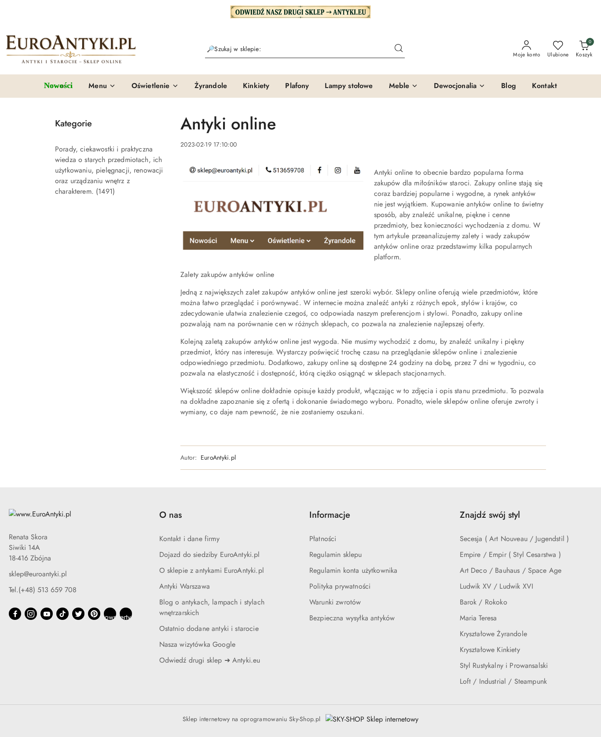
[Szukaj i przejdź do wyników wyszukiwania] (398, 49)
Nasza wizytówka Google (197, 644)
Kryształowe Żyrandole (493, 634)
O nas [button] (170, 515)
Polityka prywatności (339, 586)
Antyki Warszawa (184, 586)
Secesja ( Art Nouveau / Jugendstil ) (514, 539)
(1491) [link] (105, 191)
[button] (102, 86)
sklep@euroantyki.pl (38, 574)
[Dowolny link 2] (126, 614)
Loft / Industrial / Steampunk (503, 681)
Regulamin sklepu (335, 554)
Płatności (322, 539)
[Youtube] (46, 614)
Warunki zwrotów (335, 602)
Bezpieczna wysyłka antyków (352, 618)
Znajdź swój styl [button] (490, 515)
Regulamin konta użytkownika (353, 570)
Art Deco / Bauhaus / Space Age (511, 570)
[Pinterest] (94, 614)
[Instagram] (31, 614)
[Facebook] (15, 614)
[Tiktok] (62, 614)
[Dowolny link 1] (110, 614)
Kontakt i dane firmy (189, 539)
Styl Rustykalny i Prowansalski (504, 665)
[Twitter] (78, 614)
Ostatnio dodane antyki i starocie (209, 628)
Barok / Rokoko (483, 602)
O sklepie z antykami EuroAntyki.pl (211, 570)
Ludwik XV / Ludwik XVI (497, 586)
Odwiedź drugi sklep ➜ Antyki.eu (209, 660)
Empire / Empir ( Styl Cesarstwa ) (510, 554)
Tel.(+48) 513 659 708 (43, 590)
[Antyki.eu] (300, 11)
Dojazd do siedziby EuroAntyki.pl (209, 554)
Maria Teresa (478, 618)
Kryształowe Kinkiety (490, 650)
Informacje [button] (329, 515)
